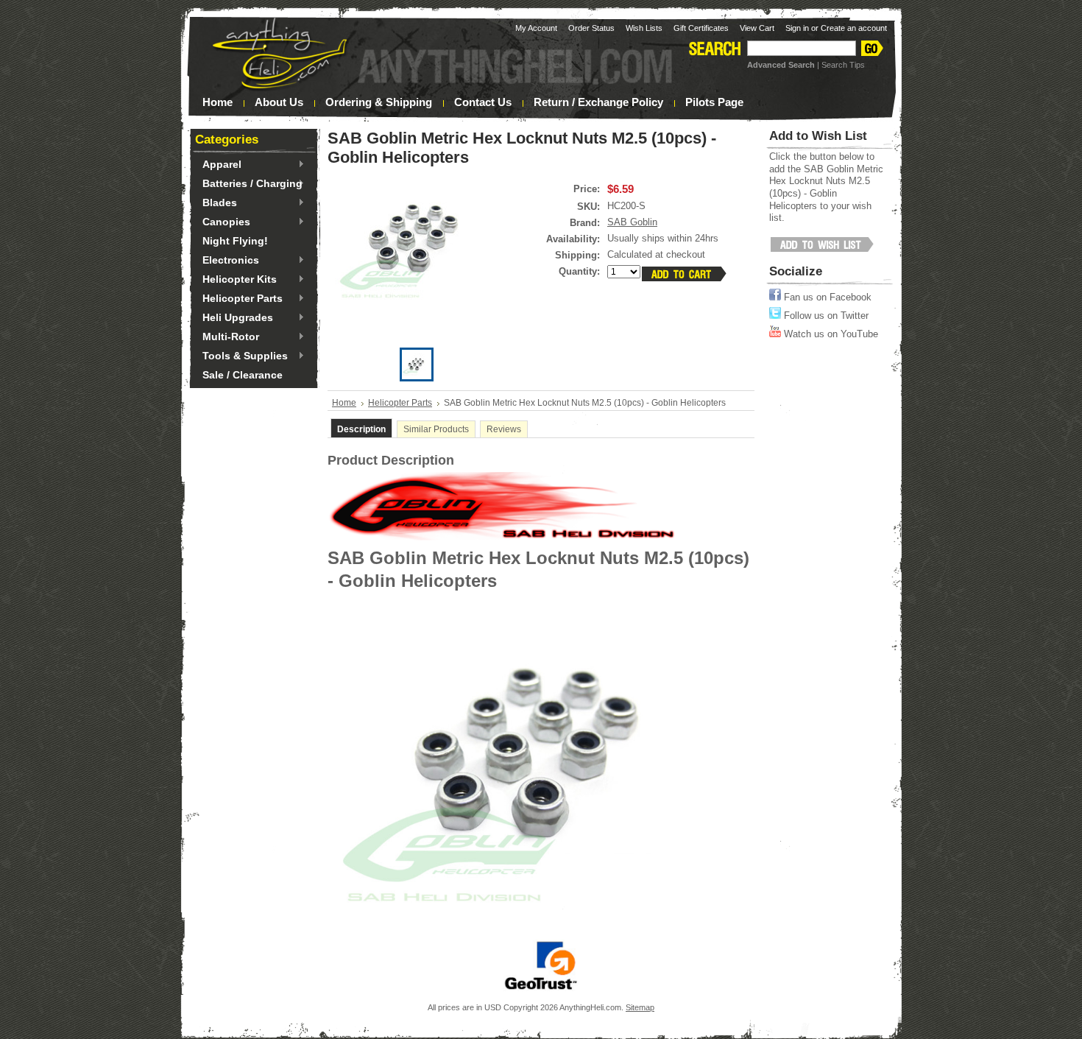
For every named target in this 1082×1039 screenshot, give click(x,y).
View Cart (757, 28)
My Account (536, 28)
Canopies (222, 222)
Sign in (797, 28)
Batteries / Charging (249, 184)
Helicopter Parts (239, 299)
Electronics (227, 260)
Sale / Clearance (242, 375)
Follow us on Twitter (825, 315)
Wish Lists (644, 28)
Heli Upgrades (234, 318)
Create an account (854, 28)
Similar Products (436, 429)
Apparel (218, 165)
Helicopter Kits (236, 279)
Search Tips (843, 64)
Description (361, 429)
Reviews (504, 429)
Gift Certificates (701, 28)
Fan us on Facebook (826, 297)
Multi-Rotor (227, 337)
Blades (216, 203)
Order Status (591, 28)
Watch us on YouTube (829, 333)
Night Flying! (235, 241)
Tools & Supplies (241, 356)
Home (344, 402)
